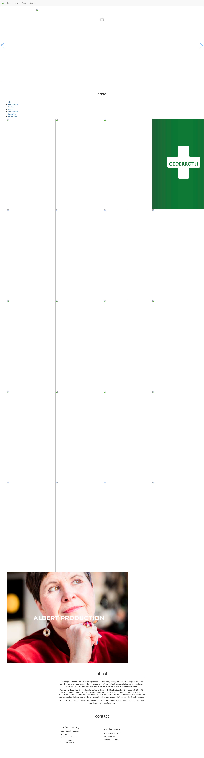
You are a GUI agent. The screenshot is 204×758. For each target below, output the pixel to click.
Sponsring (12, 114)
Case (16, 3)
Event (10, 109)
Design (10, 107)
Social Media (13, 111)
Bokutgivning (13, 104)
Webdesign (12, 116)
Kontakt (32, 3)
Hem (9, 3)
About (24, 3)
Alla (9, 102)
